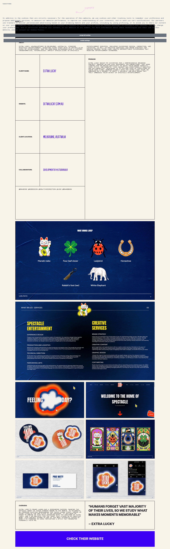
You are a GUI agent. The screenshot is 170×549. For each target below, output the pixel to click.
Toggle (163, 131)
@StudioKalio (62, 170)
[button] (85, 35)
